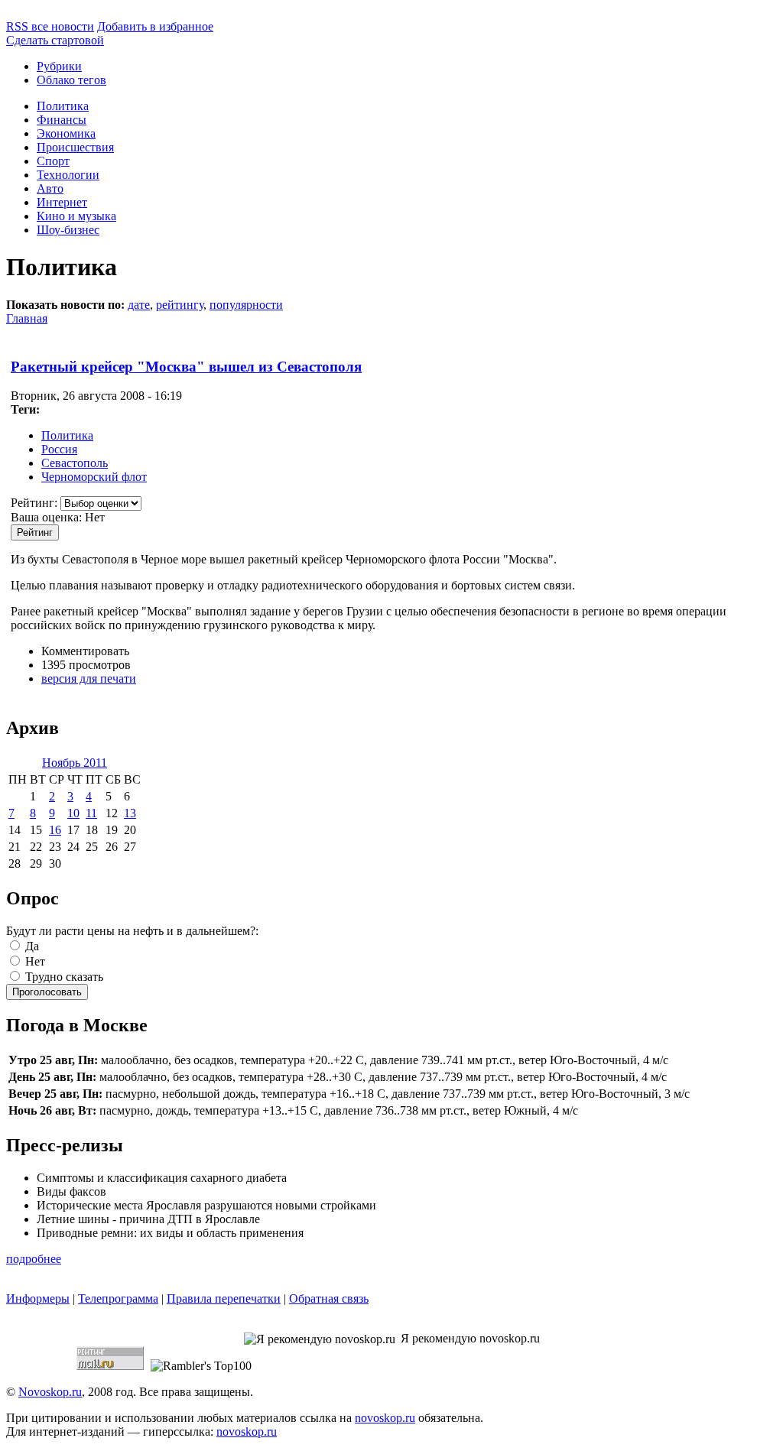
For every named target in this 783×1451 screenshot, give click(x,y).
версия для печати (88, 678)
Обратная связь (329, 1298)
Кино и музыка (76, 215)
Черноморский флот (94, 476)
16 (55, 829)
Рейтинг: (35, 502)
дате (139, 304)
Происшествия (75, 147)
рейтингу (179, 304)
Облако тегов (71, 79)
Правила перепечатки (224, 1298)
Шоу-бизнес (68, 229)
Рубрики (59, 66)
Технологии (68, 174)
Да (30, 946)
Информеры (38, 1298)
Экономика (66, 133)
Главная (26, 318)
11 (91, 813)
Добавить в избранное (155, 26)
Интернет (62, 202)
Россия (59, 449)
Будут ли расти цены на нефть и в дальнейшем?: (132, 930)
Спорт (53, 160)
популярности (246, 304)
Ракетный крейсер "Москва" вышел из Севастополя (186, 367)
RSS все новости (50, 26)
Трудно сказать (62, 976)
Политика (63, 105)
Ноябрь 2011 (74, 762)
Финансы (61, 119)
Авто (50, 188)
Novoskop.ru (50, 1391)
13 (130, 813)
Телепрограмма (118, 1298)
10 (73, 813)
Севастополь (74, 462)
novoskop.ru (385, 1417)
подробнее (33, 1258)
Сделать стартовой (55, 40)
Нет (33, 961)
